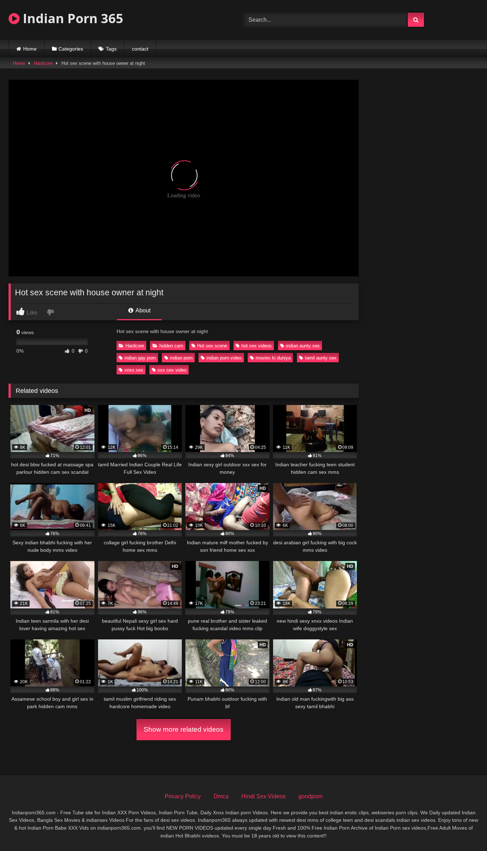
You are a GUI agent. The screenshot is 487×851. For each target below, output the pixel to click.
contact (140, 49)
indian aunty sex (303, 345)
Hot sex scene (212, 345)
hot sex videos (256, 345)
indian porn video (223, 357)
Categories (70, 49)
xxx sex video (172, 370)
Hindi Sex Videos (263, 796)
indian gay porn (140, 357)
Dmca (221, 796)
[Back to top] (465, 830)
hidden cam (171, 345)
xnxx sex (133, 370)
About (142, 310)
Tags (111, 49)
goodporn (310, 796)
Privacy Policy (183, 796)
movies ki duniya (273, 357)
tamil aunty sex (321, 357)
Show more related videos (184, 729)
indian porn (181, 357)
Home (30, 49)
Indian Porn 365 (71, 18)
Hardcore (43, 63)
